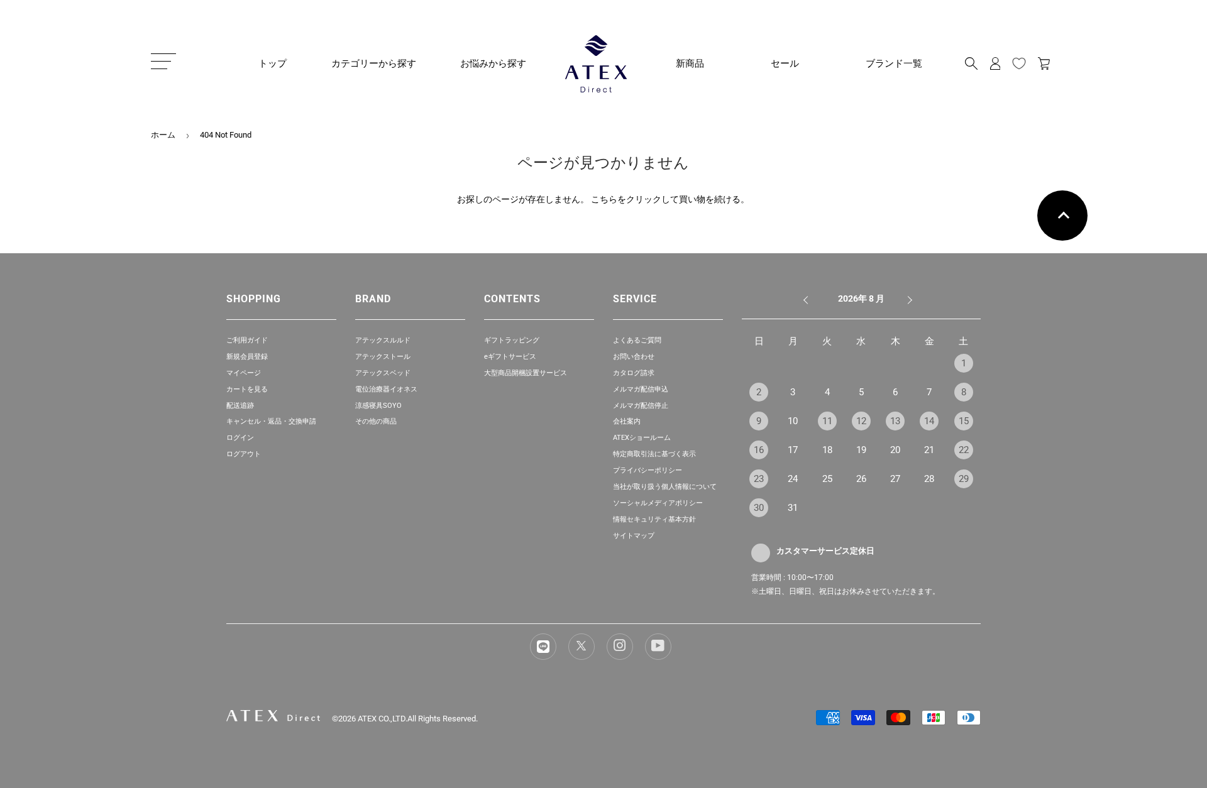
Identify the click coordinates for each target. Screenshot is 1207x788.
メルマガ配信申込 (640, 389)
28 (929, 478)
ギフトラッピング (511, 340)
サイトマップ (633, 536)
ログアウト (243, 454)
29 (964, 478)
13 (895, 421)
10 (793, 421)
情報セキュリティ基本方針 (654, 519)
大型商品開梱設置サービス (525, 373)
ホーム (163, 135)
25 (827, 478)
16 (759, 450)
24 (793, 478)
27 (895, 478)
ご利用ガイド (247, 340)
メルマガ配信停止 (640, 406)
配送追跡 (240, 406)
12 (861, 421)
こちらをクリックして (635, 199)
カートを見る (247, 389)
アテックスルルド (383, 340)
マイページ (243, 373)
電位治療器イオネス (386, 389)
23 (759, 478)
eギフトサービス (510, 357)
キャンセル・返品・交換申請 (271, 421)
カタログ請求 (633, 373)
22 (964, 450)
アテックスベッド (383, 373)
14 (929, 421)
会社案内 (627, 421)
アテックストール (383, 357)
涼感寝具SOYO (378, 406)
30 (759, 507)
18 (827, 450)
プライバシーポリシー (647, 470)
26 (861, 478)
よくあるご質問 (637, 340)
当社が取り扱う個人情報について (665, 487)
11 (827, 421)
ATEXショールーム (642, 438)
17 (793, 450)
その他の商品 (376, 421)
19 (861, 450)
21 (929, 450)
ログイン (240, 438)
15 (964, 421)
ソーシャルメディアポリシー (658, 503)
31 (793, 507)
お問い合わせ (633, 357)
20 (895, 450)
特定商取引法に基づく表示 (654, 454)
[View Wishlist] (1019, 63)
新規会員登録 (247, 357)
